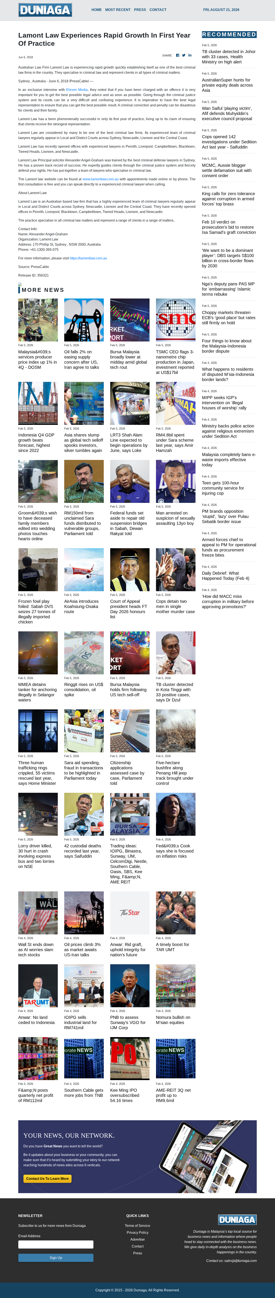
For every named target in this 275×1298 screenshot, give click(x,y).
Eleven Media (77, 90)
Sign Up (56, 1258)
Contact (138, 1246)
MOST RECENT (118, 10)
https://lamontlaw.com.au (88, 258)
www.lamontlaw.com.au (101, 179)
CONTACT (158, 10)
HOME (97, 10)
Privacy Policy (137, 1232)
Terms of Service (137, 1226)
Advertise (137, 1239)
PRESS (140, 10)
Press (137, 1253)
